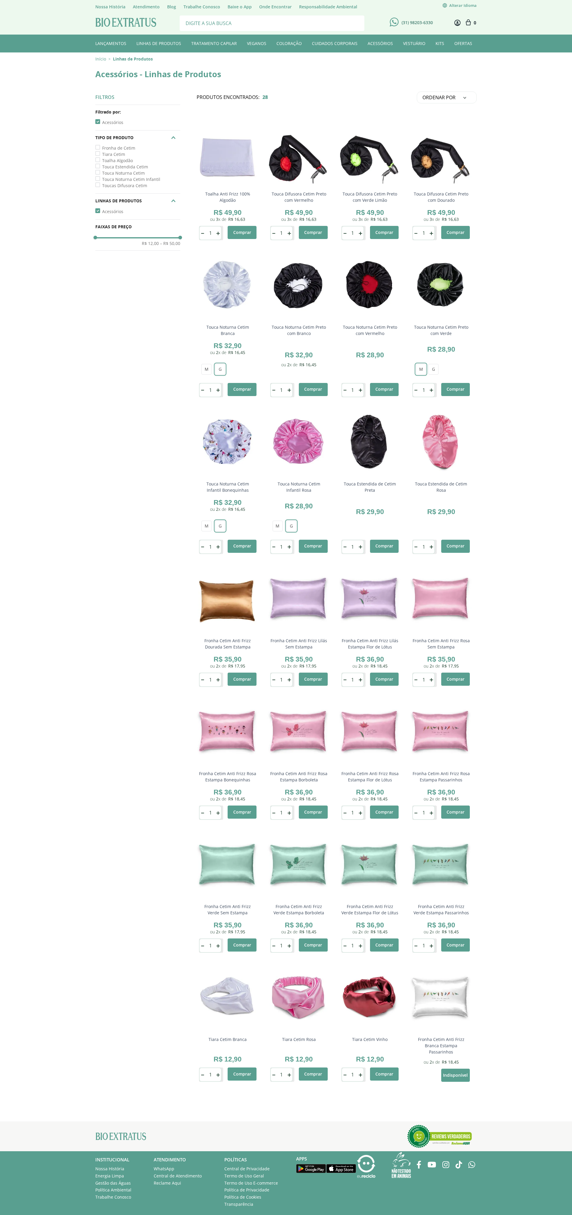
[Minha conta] (457, 23)
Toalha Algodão (117, 160)
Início (100, 59)
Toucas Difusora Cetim (124, 185)
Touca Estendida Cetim (125, 167)
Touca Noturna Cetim (123, 173)
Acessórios (112, 122)
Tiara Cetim (113, 154)
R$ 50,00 (170, 243)
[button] (137, 112)
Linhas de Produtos (133, 59)
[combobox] (272, 23)
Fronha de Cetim (118, 148)
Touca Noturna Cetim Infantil (131, 179)
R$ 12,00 (150, 243)
